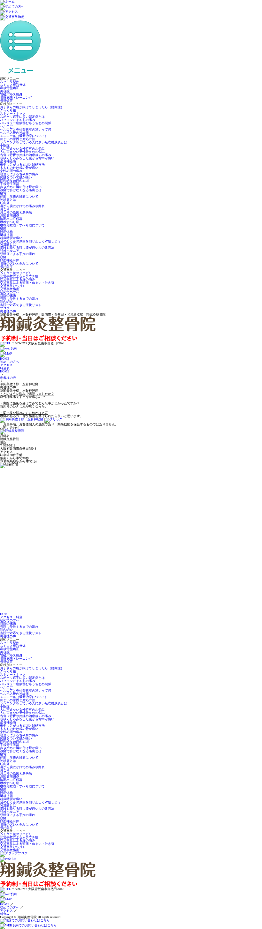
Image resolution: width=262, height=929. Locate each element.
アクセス (6, 365)
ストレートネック (13, 113)
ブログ (5, 308)
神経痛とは (8, 199)
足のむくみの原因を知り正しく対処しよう (30, 241)
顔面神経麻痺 (9, 260)
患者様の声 (8, 311)
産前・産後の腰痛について (19, 196)
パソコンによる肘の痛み (17, 120)
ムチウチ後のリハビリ (16, 273)
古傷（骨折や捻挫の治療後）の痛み (25, 155)
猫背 (3, 193)
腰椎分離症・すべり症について (22, 225)
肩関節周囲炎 (9, 215)
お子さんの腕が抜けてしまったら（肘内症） (32, 107)
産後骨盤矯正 (9, 88)
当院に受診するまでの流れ (19, 298)
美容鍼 (5, 91)
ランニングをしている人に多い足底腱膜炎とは (33, 142)
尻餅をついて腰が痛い (16, 177)
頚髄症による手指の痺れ (17, 254)
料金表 (5, 368)
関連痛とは (8, 244)
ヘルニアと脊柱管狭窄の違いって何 (25, 129)
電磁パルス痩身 (11, 94)
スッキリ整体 (9, 81)
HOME (4, 358)
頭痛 (3, 257)
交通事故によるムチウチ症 (19, 276)
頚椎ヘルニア (9, 250)
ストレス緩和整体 (13, 84)
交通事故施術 (9, 289)
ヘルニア (6, 126)
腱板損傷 (6, 234)
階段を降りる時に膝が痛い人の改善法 (27, 247)
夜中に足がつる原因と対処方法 (22, 164)
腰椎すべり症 (9, 222)
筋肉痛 (5, 203)
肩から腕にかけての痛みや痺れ (22, 206)
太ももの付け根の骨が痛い (19, 167)
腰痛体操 (6, 231)
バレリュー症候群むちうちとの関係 (25, 123)
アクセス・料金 (11, 617)
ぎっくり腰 (8, 110)
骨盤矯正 (6, 100)
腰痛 (3, 228)
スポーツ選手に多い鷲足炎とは (22, 116)
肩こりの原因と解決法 (16, 212)
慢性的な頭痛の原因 (14, 180)
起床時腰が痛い (11, 238)
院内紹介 (6, 301)
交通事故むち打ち (13, 286)
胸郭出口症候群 (11, 219)
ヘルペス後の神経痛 (14, 132)
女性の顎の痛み (11, 171)
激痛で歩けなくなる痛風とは (21, 190)
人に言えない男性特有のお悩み (22, 152)
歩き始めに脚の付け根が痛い (21, 187)
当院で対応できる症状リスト (21, 305)
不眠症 (5, 145)
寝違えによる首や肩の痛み (19, 174)
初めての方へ (9, 292)
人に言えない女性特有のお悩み (22, 148)
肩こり (5, 209)
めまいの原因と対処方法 (17, 139)
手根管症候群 (9, 183)
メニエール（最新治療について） (24, 136)
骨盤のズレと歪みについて (19, 263)
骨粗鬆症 (6, 266)
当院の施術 (8, 295)
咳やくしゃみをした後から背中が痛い (27, 158)
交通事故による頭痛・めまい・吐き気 (27, 282)
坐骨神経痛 (8, 161)
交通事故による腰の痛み (17, 279)
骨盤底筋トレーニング (16, 97)
